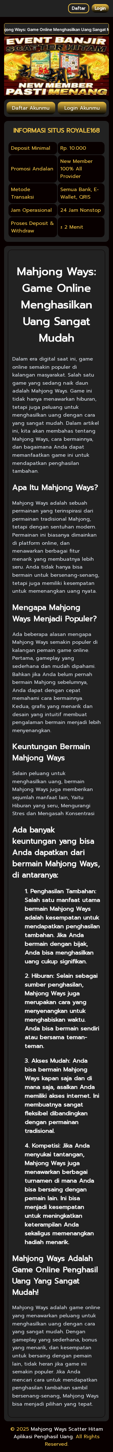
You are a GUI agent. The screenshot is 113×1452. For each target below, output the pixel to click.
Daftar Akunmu (31, 108)
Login (100, 8)
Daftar (78, 8)
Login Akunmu (82, 108)
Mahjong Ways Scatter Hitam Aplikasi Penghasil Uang (58, 1432)
